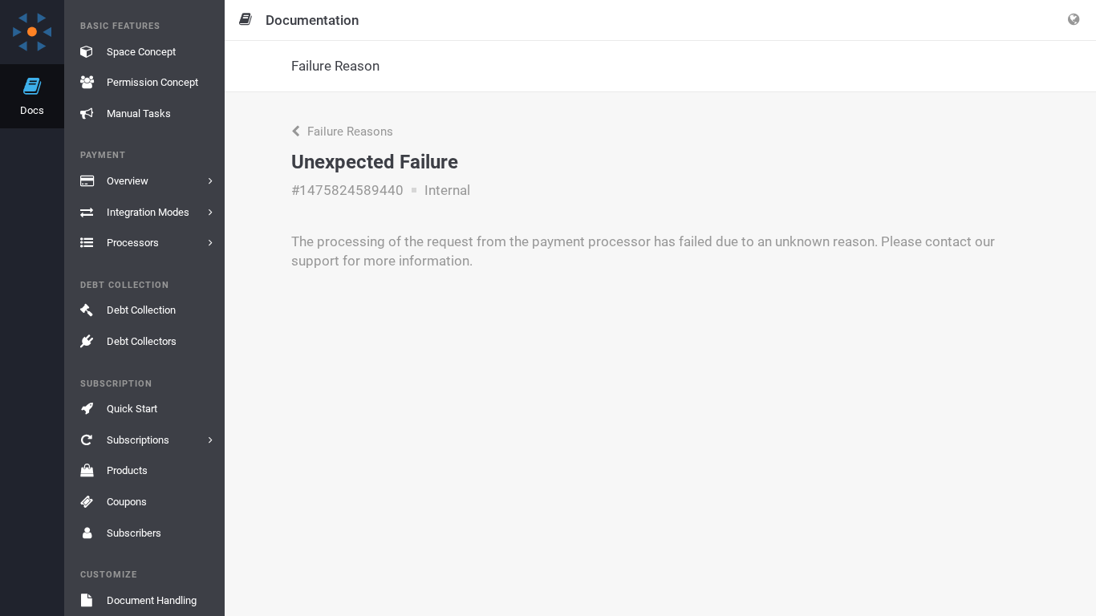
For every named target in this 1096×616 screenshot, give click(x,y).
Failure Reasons (348, 131)
